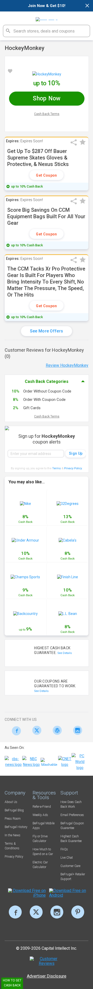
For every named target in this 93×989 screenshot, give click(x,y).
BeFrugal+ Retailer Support (72, 876)
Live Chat (66, 857)
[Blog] (55, 730)
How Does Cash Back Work (71, 804)
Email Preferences (72, 815)
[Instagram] (76, 730)
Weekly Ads (40, 815)
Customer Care (70, 866)
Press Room (13, 818)
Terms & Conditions (12, 846)
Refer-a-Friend (42, 806)
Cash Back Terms (46, 114)
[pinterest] (77, 912)
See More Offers (46, 331)
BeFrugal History (16, 827)
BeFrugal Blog (14, 810)
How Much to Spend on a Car (43, 851)
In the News (12, 835)
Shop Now (46, 98)
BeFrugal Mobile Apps (44, 825)
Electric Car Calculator (40, 864)
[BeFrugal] (47, 17)
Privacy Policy (73, 468)
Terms (56, 468)
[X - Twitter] (35, 730)
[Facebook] (14, 730)
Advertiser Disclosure (46, 976)
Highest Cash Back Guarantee (71, 838)
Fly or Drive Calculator (40, 838)
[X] (36, 912)
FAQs (64, 849)
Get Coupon (46, 175)
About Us (11, 802)
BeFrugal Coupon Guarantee (72, 825)
